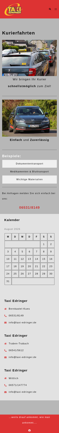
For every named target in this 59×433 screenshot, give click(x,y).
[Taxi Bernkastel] (13, 9)
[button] (50, 9)
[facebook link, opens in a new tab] (29, 430)
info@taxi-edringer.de (23, 322)
